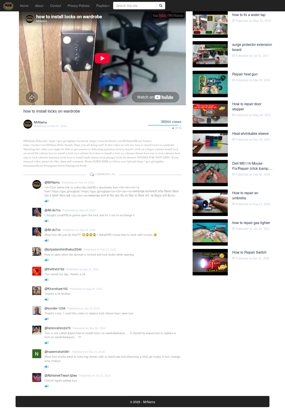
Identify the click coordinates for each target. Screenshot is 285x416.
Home (24, 5)
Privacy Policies (79, 5)
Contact (55, 5)
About (39, 5)
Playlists (102, 5)
